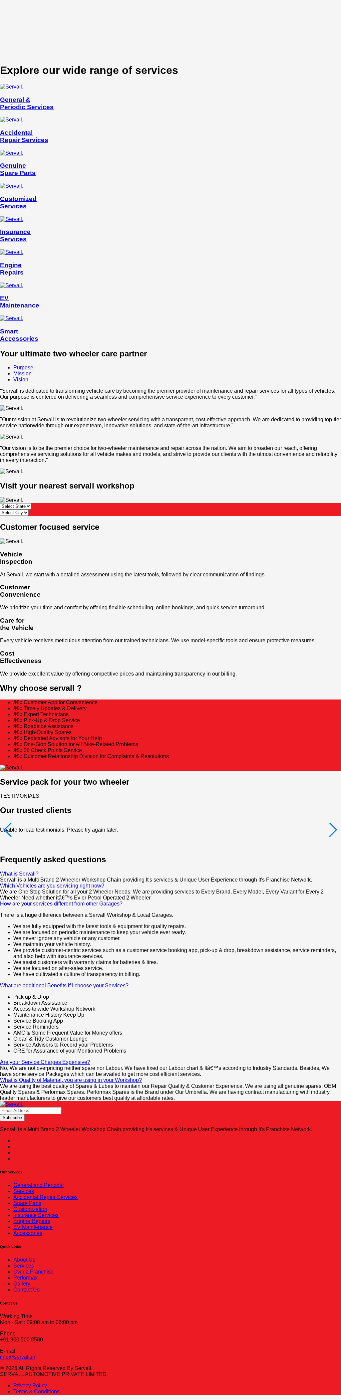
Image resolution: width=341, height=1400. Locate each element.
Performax (25, 1278)
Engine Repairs (31, 1221)
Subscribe (12, 1117)
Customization (30, 1209)
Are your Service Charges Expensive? (45, 1062)
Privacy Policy (30, 1385)
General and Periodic (38, 1185)
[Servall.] (11, 1104)
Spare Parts (27, 1203)
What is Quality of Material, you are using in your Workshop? (71, 1080)
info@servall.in (17, 1357)
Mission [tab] (22, 373)
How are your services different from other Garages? (61, 903)
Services (23, 1191)
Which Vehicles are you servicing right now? (52, 886)
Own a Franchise (33, 1272)
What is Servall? (19, 874)
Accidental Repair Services (45, 1197)
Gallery (21, 1284)
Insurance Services (36, 1215)
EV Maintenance (33, 1227)
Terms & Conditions (36, 1391)
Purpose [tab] (23, 367)
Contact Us (26, 1290)
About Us (24, 1260)
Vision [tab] (20, 379)
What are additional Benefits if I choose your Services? (64, 985)
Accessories (27, 1233)
